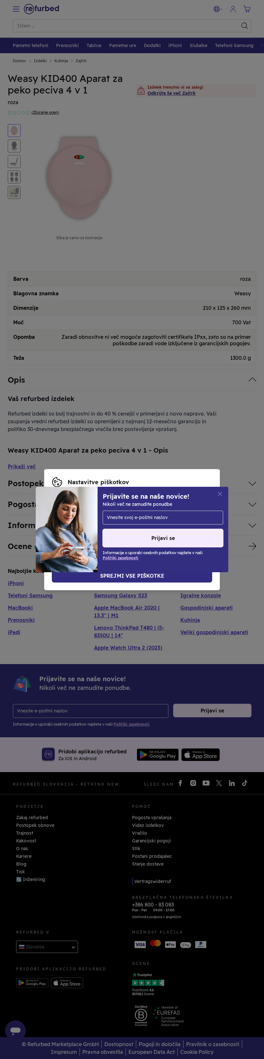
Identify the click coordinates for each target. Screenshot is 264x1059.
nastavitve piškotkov (161, 516)
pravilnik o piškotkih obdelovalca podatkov (122, 530)
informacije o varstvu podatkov (156, 523)
